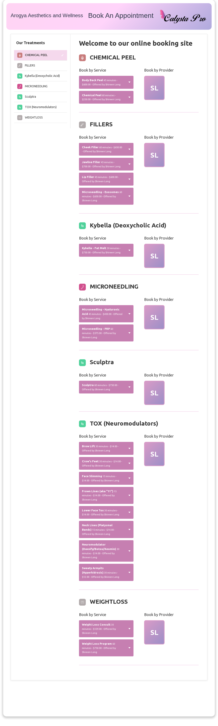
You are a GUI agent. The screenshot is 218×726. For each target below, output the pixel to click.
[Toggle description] (129, 82)
